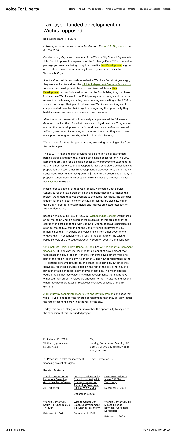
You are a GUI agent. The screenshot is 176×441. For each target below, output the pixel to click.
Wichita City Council (115, 46)
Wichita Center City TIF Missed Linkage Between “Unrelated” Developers (118, 406)
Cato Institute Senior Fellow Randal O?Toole (68, 246)
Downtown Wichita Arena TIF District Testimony (115, 379)
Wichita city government (56, 343)
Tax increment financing (112, 343)
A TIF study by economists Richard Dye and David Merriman (78, 293)
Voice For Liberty (22, 8)
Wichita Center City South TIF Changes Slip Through (57, 404)
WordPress (164, 429)
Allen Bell (53, 181)
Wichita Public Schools (103, 215)
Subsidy (94, 343)
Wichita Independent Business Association (106, 84)
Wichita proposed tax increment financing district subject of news (57, 379)
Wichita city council (110, 346)
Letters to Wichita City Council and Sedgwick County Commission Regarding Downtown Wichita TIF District (87, 382)
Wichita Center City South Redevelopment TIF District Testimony (87, 404)
